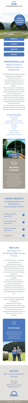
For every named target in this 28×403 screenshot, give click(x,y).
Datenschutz (17, 401)
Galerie (14, 44)
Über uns (14, 49)
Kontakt (14, 54)
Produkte (14, 39)
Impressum (10, 401)
